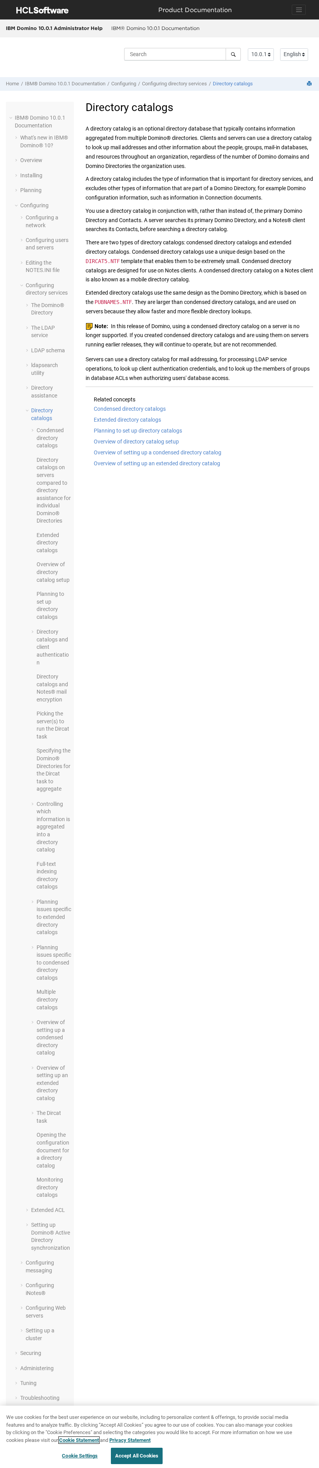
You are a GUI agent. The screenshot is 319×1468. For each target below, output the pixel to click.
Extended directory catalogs (48, 542)
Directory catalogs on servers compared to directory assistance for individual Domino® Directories (54, 490)
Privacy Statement (130, 1440)
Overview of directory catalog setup (53, 572)
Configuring (123, 84)
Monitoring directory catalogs (50, 1187)
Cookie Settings (80, 1456)
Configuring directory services (174, 84)
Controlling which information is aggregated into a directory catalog (53, 827)
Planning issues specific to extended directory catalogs (54, 917)
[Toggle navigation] (299, 10)
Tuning (28, 1383)
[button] (12, 117)
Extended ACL (48, 1210)
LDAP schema (48, 350)
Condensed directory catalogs (50, 438)
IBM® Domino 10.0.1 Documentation (155, 28)
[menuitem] (155, 28)
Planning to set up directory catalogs (138, 431)
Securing (30, 1353)
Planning (31, 190)
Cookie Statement (79, 1440)
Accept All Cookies (136, 1456)
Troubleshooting (40, 1398)
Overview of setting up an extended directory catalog (52, 1083)
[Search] (233, 54)
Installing (31, 175)
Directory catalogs (233, 84)
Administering (37, 1368)
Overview (31, 160)
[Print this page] (310, 84)
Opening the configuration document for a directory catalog (53, 1150)
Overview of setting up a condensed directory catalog (51, 1037)
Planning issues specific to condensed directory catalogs (54, 962)
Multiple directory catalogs (47, 999)
